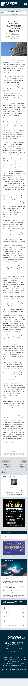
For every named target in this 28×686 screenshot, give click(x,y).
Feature (12, 38)
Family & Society (17, 36)
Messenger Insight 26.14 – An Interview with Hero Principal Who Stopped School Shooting (13, 582)
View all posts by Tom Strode (14, 494)
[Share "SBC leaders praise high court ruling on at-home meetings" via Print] (22, 454)
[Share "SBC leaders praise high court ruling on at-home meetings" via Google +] (11, 454)
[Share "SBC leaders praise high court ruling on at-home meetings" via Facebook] (5, 454)
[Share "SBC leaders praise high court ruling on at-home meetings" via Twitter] (8, 454)
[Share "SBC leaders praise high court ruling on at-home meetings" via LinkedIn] (16, 454)
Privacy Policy (14, 667)
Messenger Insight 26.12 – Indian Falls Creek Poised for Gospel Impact (13, 591)
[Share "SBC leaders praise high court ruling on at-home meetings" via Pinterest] (14, 454)
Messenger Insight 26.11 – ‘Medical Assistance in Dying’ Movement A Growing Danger (14, 596)
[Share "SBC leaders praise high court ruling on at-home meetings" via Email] (19, 454)
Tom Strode (15, 34)
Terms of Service (21, 670)
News (16, 38)
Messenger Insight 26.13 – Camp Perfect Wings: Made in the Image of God (14, 586)
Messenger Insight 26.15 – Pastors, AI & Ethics (13, 578)
